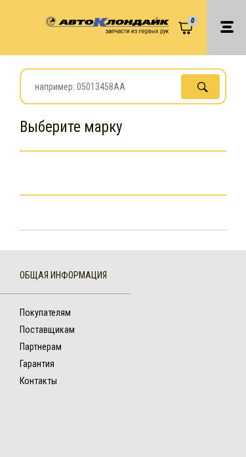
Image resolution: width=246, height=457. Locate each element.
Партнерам (41, 346)
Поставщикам (47, 329)
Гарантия (37, 364)
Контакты (38, 381)
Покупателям (45, 312)
